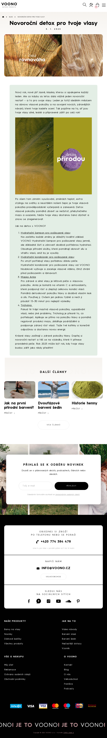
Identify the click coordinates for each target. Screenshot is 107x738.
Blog (11, 17)
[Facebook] (29, 601)
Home (3, 17)
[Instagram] (48, 601)
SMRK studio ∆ (68, 732)
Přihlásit (71, 486)
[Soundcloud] (68, 601)
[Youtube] (58, 601)
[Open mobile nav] (104, 5)
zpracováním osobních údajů (67, 495)
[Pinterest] (78, 601)
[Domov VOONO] (9, 5)
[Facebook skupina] (39, 601)
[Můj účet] (91, 5)
